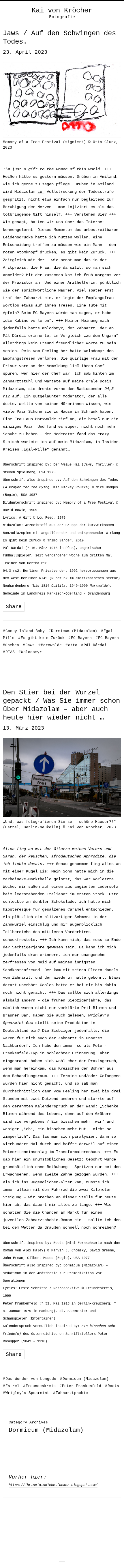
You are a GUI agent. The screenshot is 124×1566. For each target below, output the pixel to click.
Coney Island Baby (24, 631)
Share (14, 607)
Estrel (11, 1386)
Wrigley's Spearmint (26, 1393)
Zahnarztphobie (70, 1393)
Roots (112, 1386)
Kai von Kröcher (62, 11)
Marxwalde (50, 645)
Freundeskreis (39, 1386)
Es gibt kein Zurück (41, 638)
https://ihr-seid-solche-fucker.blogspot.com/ (53, 1485)
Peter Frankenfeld (80, 1386)
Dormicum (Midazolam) (72, 631)
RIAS (9, 652)
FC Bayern (80, 638)
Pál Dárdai (94, 645)
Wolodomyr (30, 652)
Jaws (29, 645)
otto (71, 645)
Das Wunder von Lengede (29, 1379)
